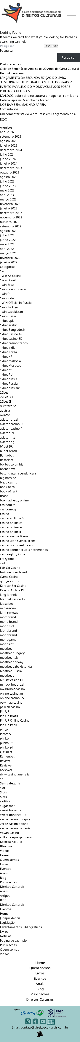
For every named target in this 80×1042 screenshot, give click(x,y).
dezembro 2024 (11, 150)
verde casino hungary (15, 819)
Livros (4, 864)
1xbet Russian (10, 383)
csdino (4, 563)
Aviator (5, 415)
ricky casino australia (15, 774)
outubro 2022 (9, 222)
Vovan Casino (9, 833)
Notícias (5, 936)
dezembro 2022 (11, 213)
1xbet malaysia (10, 361)
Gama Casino (9, 577)
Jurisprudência (10, 918)
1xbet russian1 (10, 388)
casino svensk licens (14, 536)
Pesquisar (7, 50)
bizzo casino (8, 482)
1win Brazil (7, 285)
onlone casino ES (12, 698)
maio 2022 (7, 244)
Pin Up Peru (8, 725)
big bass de (8, 478)
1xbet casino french (14, 343)
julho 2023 (7, 181)
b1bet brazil (8, 451)
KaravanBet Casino (13, 586)
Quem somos (9, 860)
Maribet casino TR (12, 599)
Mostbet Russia (11, 671)
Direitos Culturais (12, 887)
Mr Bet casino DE (12, 680)
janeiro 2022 (8, 262)
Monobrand (8, 631)
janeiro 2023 (8, 208)
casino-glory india (12, 554)
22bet (4, 392)
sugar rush (7, 806)
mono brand (9, 622)
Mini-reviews (9, 613)
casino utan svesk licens (17, 545)
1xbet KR (6, 357)
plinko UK (7, 743)
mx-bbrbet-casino (12, 689)
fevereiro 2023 (10, 204)
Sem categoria (10, 783)
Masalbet (6, 604)
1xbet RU (6, 374)
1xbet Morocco (10, 365)
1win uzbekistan (11, 312)
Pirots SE (6, 734)
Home (4, 855)
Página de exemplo (13, 940)
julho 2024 (7, 154)
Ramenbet (7, 756)
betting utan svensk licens (18, 473)
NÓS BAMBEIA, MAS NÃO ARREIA (23, 105)
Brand (4, 496)
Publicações (8, 882)
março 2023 (8, 199)
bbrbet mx (7, 469)
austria (5, 410)
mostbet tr (7, 675)
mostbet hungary (12, 653)
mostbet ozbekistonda (16, 666)
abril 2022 (7, 249)
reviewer (6, 770)
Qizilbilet (6, 752)
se (1, 779)
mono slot (7, 626)
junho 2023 (8, 186)
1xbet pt (6, 370)
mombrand (8, 617)
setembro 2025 (10, 136)
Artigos (5, 896)
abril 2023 (7, 195)
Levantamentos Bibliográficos (21, 927)
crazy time (7, 559)
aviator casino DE (12, 424)
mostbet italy (9, 657)
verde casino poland (14, 824)
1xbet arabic (8, 325)
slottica (5, 801)
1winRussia (8, 316)
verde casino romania (15, 828)
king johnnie (8, 595)
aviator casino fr (11, 428)
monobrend (8, 635)
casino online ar (11, 527)
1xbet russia (8, 379)
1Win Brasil (8, 280)
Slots (3, 792)
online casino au (11, 693)
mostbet (6, 649)
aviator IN (7, 433)
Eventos (5, 869)
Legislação (7, 923)
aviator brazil (9, 419)
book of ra (7, 487)
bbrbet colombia (11, 464)
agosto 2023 (8, 177)
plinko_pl (6, 747)
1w (2, 271)
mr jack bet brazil (12, 684)
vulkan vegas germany (16, 837)
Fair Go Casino (10, 568)
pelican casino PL (12, 707)
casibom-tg (8, 509)
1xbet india (7, 348)
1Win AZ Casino (11, 276)
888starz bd (8, 406)
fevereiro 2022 (10, 258)
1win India (7, 298)
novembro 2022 (11, 217)
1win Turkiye (9, 307)
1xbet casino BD (11, 339)
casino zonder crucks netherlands (24, 550)
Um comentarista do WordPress (22, 114)
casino (4, 514)
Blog (3, 878)
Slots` (4, 797)
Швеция (6, 846)
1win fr (5, 294)
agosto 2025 (8, 141)
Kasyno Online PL (12, 590)
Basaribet (6, 460)
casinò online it (10, 532)
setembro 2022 (10, 226)
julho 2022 (7, 235)
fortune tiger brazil (13, 572)
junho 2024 (8, 159)
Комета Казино (11, 842)
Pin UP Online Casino (15, 720)
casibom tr (7, 505)
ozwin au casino (11, 702)
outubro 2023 (9, 172)
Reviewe (6, 765)
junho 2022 (8, 240)
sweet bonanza (10, 810)
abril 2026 (7, 132)
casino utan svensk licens (18, 541)
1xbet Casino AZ (11, 334)
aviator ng (7, 442)
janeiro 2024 (8, 163)
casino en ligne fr (12, 518)
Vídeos (4, 954)
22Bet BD (6, 397)
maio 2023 (7, 190)
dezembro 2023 (11, 168)
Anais (4, 873)
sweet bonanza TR (13, 815)
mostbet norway (11, 662)
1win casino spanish (14, 289)
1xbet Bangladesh (12, 330)
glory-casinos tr (11, 581)
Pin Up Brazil (9, 716)
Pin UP (4, 711)
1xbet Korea (8, 352)
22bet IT (5, 401)
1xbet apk (7, 321)
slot (2, 788)
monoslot (7, 644)
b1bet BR (6, 446)
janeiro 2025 (8, 145)
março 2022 (8, 253)
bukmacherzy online (14, 500)
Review (5, 761)
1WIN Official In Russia (16, 303)
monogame (8, 640)
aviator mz (7, 437)
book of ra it (8, 491)
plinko (4, 738)
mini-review (8, 608)
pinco (4, 729)
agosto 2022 (8, 231)
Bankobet (7, 455)
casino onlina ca (11, 523)
